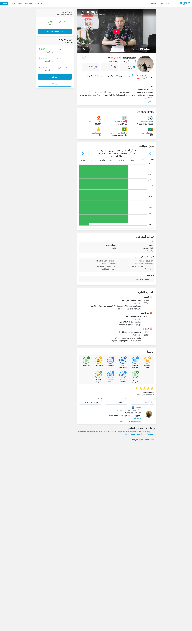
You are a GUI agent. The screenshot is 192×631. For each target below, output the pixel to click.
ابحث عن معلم (165, 3)
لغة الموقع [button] (28, 3)
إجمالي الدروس (147, 133)
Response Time (147, 121)
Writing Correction (132, 434)
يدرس (130, 65)
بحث (152, 398)
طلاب (111, 65)
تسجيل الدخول (17, 3)
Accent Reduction (148, 434)
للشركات (153, 3)
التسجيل (4, 3)
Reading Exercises (94, 431)
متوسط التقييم (96, 133)
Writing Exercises (122, 431)
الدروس (92, 65)
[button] (39, 3)
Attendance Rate (94, 121)
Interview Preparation (147, 431)
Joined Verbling (121, 121)
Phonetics (134, 431)
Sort (100, 398)
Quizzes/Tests (108, 431)
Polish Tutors (149, 439)
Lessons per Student (119, 133)
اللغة (126, 398)
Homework (81, 431)
